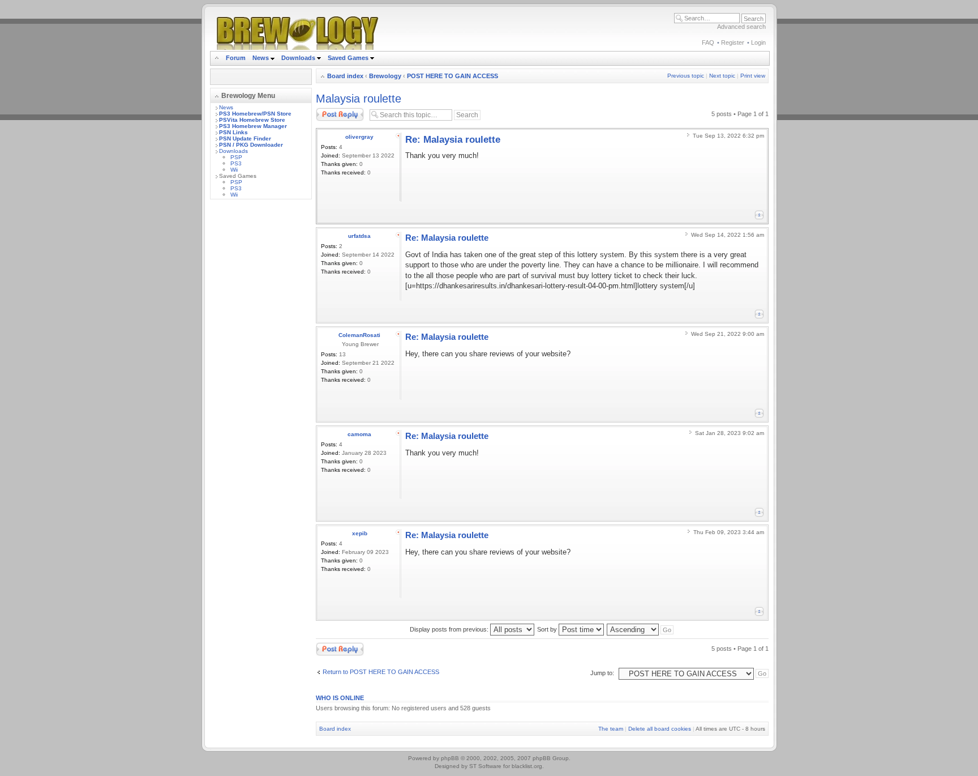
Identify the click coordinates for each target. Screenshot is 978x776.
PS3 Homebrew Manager (253, 126)
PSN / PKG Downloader (251, 145)
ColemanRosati (359, 335)
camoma (359, 434)
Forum (236, 57)
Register (732, 42)
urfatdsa (359, 236)
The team (610, 729)
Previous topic (685, 76)
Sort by (548, 629)
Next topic (722, 76)
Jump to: (602, 673)
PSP (236, 157)
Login (758, 42)
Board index (345, 76)
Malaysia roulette (358, 98)
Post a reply (332, 111)
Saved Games (349, 57)
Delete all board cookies (659, 729)
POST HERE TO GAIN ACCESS (452, 76)
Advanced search (741, 26)
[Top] (759, 215)
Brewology (385, 76)
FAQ (708, 42)
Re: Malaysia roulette (452, 139)
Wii (234, 170)
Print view (752, 76)
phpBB (450, 758)
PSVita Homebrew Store (252, 120)
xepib (359, 533)
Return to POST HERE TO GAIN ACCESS (381, 671)
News (260, 57)
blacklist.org (527, 766)
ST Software (485, 766)
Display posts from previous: (450, 629)
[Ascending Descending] (641, 629)
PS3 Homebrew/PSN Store (255, 113)
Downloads (299, 57)
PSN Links (233, 132)
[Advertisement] (261, 378)
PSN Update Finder (245, 138)
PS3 (236, 163)
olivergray (359, 137)
